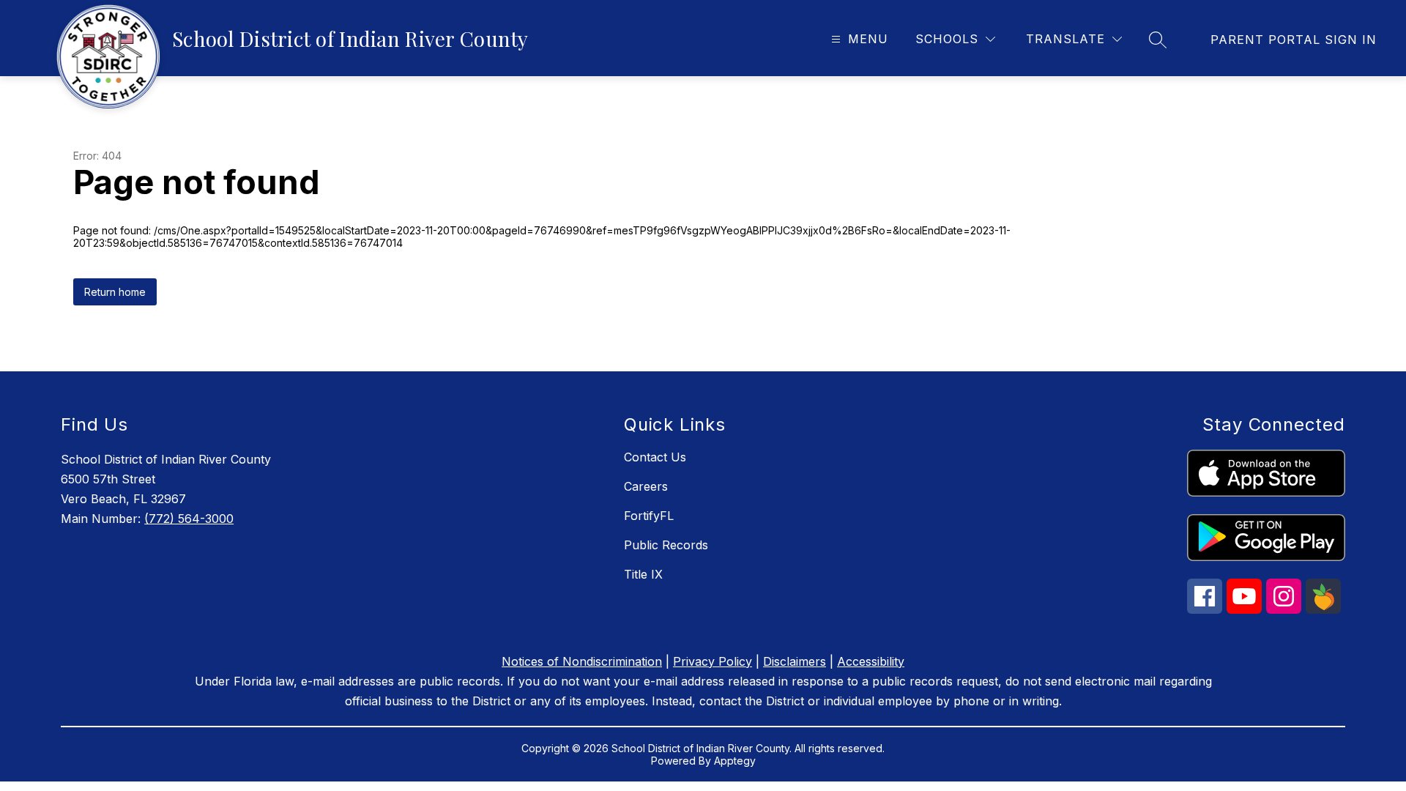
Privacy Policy (712, 661)
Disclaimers (794, 661)
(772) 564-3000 (189, 518)
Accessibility (870, 661)
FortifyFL (649, 515)
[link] (1293, 40)
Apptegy (735, 760)
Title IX (643, 574)
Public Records (666, 545)
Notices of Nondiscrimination (582, 661)
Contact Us (655, 457)
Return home (115, 292)
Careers (646, 486)
